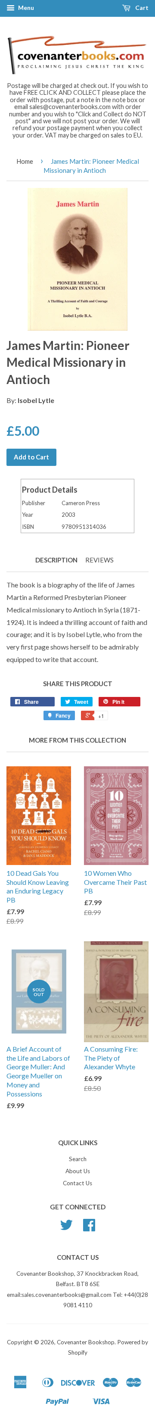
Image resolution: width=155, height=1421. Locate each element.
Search (78, 1159)
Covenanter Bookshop (86, 1342)
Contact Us (77, 1183)
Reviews (99, 560)
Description (56, 560)
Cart (141, 7)
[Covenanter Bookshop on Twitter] (66, 1227)
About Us (77, 1171)
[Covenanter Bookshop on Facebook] (89, 1227)
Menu (25, 7)
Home (24, 161)
